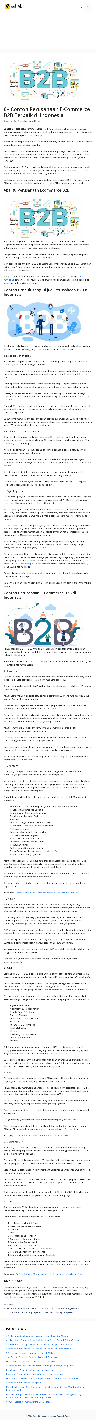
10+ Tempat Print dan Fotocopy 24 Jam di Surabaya (32, 1357)
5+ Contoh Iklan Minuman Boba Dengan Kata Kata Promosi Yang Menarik (43, 1308)
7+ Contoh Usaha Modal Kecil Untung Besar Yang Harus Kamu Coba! (49, 1274)
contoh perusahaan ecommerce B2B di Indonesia (58, 1287)
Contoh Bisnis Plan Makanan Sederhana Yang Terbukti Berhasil (47, 892)
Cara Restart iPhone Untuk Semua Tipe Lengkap (30, 1369)
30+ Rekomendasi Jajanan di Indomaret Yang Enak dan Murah (37, 1335)
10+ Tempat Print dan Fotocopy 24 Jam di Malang (31, 1352)
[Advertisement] (48, 31)
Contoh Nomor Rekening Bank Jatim (24, 1382)
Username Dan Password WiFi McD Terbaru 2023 (30, 1361)
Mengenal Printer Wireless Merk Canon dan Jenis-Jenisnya (34, 1374)
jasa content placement (29, 563)
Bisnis (10, 1304)
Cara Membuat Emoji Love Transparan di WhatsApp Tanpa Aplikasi (40, 1344)
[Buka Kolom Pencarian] (80, 7)
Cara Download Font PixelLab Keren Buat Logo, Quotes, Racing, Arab (40, 1365)
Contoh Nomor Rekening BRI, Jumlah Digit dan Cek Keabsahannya (38, 1348)
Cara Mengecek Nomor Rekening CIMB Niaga (28, 1401)
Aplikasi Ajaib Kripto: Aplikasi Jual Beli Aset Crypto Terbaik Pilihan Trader (42, 1340)
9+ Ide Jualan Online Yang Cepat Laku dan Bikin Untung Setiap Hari (40, 1312)
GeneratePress (63, 1416)
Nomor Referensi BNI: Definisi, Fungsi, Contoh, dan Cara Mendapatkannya (42, 1378)
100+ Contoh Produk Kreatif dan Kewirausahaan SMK (42, 1135)
